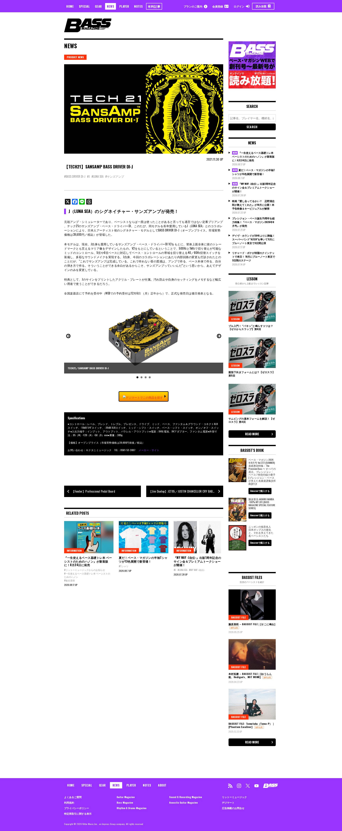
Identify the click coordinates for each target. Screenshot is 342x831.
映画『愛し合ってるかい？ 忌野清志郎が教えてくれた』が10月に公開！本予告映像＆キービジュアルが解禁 (253, 204)
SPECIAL (84, 6)
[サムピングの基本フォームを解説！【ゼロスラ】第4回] (252, 399)
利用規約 (69, 802)
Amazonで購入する (260, 491)
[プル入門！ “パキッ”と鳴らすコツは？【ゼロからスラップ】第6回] (252, 306)
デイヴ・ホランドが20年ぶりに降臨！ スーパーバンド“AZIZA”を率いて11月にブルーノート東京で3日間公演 (253, 239)
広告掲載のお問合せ (233, 808)
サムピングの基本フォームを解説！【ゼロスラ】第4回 (252, 420)
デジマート (228, 802)
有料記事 (154, 6)
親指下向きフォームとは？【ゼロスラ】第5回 (252, 373)
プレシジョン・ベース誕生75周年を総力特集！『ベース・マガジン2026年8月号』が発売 (253, 222)
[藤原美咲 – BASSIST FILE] (252, 604)
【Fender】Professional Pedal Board (93, 491)
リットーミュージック (234, 797)
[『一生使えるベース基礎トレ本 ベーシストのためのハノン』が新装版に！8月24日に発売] (88, 537)
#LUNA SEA (97, 176)
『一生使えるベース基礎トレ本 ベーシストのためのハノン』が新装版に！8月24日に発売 (88, 561)
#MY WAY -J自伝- (197, 570)
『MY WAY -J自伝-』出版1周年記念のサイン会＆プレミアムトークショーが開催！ (197, 561)
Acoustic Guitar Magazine (183, 802)
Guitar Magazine (126, 797)
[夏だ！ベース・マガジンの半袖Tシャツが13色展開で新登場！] (143, 537)
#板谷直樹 (69, 580)
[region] (143, 341)
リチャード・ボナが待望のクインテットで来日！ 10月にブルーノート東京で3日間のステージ (253, 256)
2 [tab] (141, 377)
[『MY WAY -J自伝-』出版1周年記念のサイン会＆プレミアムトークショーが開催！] (198, 537)
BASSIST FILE (238, 617)
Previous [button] (68, 336)
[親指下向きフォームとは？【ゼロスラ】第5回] (252, 352)
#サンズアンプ (114, 176)
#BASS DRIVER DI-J (74, 176)
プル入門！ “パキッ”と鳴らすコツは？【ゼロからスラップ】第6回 (251, 327)
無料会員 (234, 627)
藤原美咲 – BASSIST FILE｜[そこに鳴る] (252, 624)
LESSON (235, 319)
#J (88, 176)
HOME (70, 6)
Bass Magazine (125, 802)
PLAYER (124, 6)
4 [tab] (150, 377)
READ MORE (252, 434)
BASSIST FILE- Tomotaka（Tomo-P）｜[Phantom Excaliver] (252, 725)
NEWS (110, 6)
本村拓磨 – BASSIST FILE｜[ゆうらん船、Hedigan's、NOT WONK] (250, 675)
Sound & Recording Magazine (185, 797)
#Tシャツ (123, 566)
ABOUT (162, 785)
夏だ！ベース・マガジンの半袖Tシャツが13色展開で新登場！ (143, 559)
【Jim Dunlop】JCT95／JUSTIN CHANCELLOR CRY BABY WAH (184, 491)
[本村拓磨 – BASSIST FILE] (252, 654)
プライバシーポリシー (76, 808)
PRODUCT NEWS (75, 57)
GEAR (98, 6)
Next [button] (218, 336)
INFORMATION (74, 550)
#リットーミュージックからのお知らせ (84, 570)
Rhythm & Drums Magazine (131, 808)
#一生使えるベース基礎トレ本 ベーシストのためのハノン (87, 575)
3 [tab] (146, 377)
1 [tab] (137, 377)
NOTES (138, 6)
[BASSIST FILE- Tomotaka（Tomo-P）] (252, 704)
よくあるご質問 (73, 797)
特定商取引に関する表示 (78, 813)
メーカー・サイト (149, 450)
